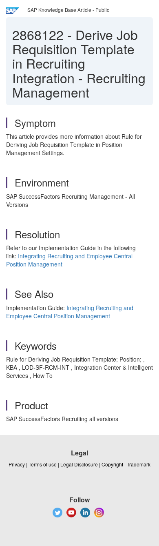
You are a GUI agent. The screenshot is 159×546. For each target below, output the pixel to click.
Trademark (138, 464)
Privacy (17, 464)
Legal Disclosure (79, 464)
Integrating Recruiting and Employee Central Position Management (69, 312)
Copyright (112, 464)
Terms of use (43, 464)
